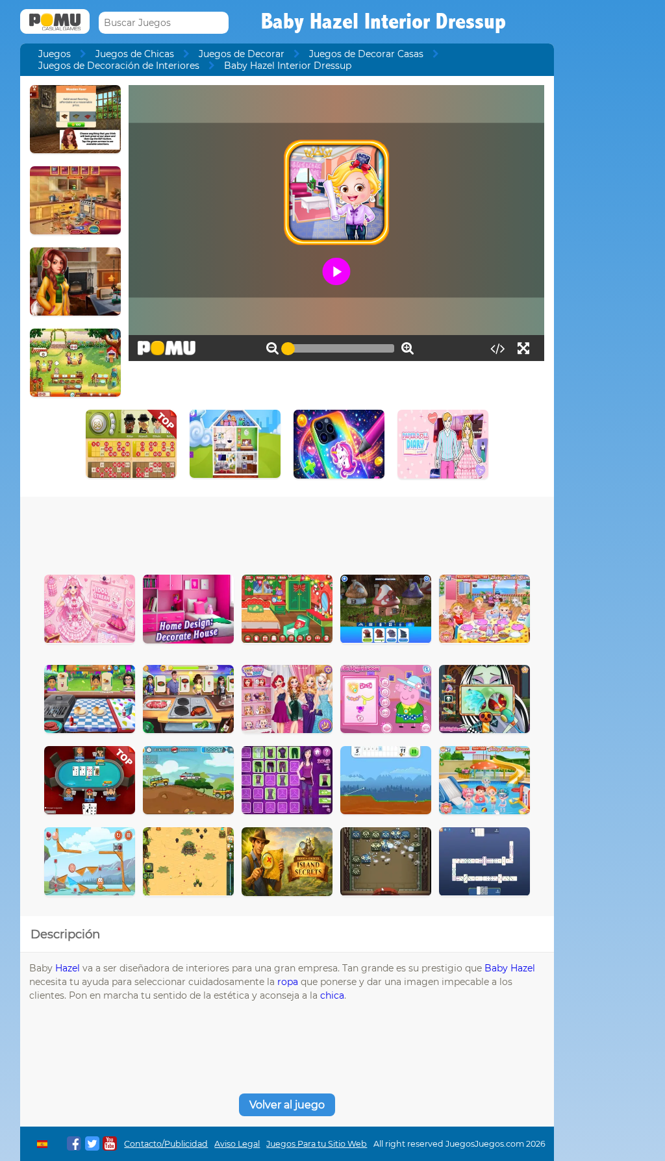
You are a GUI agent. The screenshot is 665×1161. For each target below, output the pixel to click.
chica (332, 995)
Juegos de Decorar (241, 54)
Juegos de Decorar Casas (366, 54)
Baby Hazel (509, 968)
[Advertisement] (287, 532)
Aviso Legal (237, 1144)
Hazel (67, 968)
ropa (287, 982)
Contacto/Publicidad (166, 1144)
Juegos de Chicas (134, 54)
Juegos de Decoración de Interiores (118, 65)
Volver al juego (287, 1105)
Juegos (54, 54)
